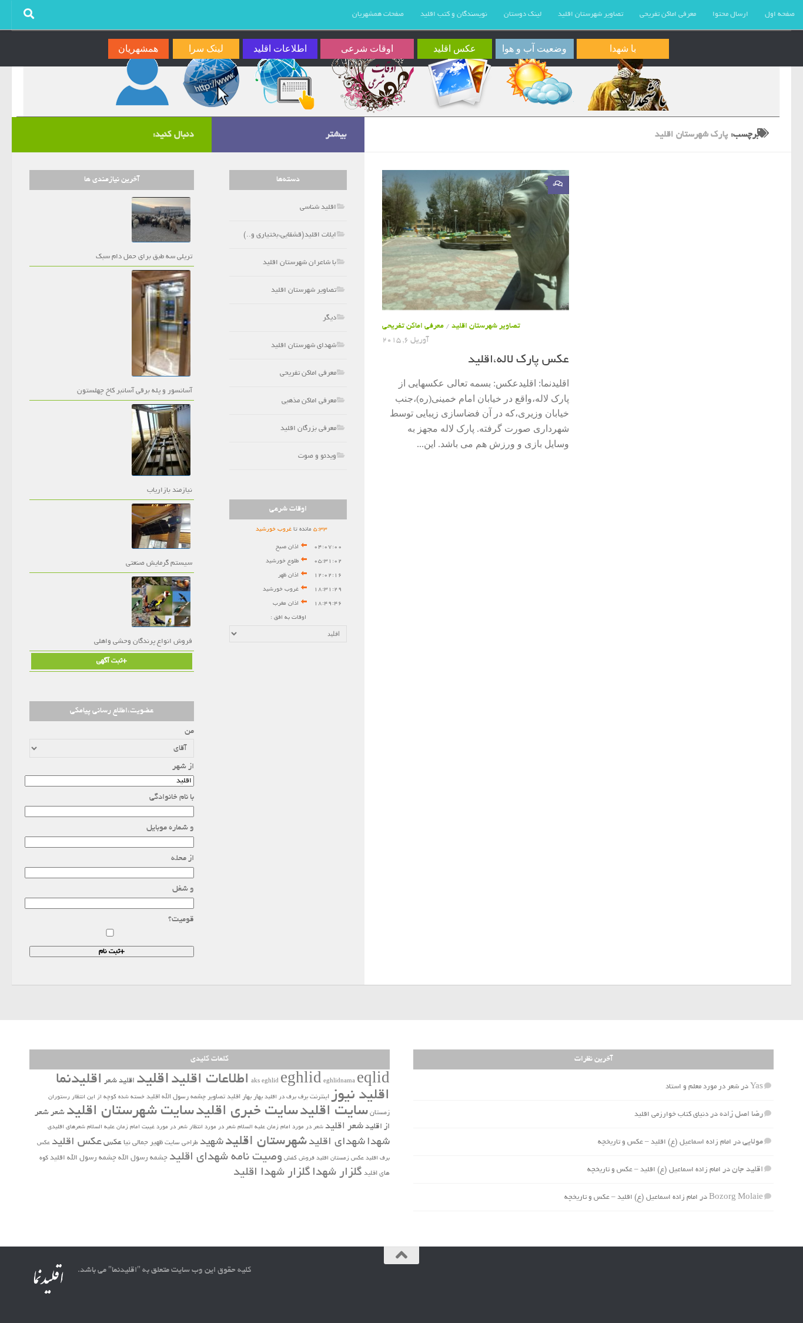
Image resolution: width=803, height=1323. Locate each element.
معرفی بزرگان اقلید (308, 428)
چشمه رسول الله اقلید (83, 1158)
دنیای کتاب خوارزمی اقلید (671, 1114)
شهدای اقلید (337, 1142)
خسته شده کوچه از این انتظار (108, 1097)
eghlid (301, 1080)
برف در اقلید (280, 1097)
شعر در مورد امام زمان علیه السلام (280, 1127)
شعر (58, 1112)
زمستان (380, 1113)
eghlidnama (339, 1081)
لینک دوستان (522, 14)
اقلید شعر (119, 1081)
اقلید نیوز (360, 1096)
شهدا (378, 1142)
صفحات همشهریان (378, 14)
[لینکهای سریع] (209, 80)
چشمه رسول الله (143, 1158)
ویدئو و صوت (317, 456)
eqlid (373, 1080)
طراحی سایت (181, 1143)
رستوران (59, 1097)
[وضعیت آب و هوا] (539, 80)
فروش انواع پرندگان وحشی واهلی (143, 641)
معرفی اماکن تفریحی (668, 14)
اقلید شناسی (318, 207)
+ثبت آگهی (111, 661)
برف (303, 1097)
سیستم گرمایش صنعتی (159, 563)
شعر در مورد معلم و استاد (702, 1087)
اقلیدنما (79, 1080)
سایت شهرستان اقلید (130, 1111)
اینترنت (319, 1097)
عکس (112, 1142)
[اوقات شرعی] (371, 80)
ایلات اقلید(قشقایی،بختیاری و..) (289, 235)
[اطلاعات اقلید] (284, 80)
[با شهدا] (627, 80)
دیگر (329, 318)
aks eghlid (265, 1081)
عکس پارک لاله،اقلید (518, 360)
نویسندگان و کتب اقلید (453, 14)
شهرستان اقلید (266, 1142)
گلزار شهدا (337, 1173)
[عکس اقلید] (459, 80)
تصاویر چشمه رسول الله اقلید (185, 1097)
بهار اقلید (239, 1097)
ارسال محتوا (730, 14)
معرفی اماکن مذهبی (309, 401)
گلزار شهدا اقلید (271, 1173)
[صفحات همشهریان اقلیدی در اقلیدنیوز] (142, 80)
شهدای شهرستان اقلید (303, 345)
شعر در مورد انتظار (212, 1127)
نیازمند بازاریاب (169, 490)
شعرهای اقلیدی (66, 1127)
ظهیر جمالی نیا (143, 1143)
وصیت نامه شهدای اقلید (225, 1157)
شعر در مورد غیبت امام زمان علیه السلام (137, 1127)
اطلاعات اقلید (210, 1080)
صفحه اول (780, 14)
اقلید (152, 1079)
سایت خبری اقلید (247, 1111)
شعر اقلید (344, 1127)
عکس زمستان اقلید (340, 1158)
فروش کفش (299, 1158)
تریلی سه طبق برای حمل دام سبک (144, 257)
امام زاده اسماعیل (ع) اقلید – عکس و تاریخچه (664, 1142)
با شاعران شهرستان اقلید (299, 262)
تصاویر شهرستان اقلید (590, 14)
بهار (258, 1097)
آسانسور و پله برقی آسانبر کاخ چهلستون (134, 391)
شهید (211, 1142)
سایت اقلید (334, 1111)
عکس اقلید (77, 1142)
